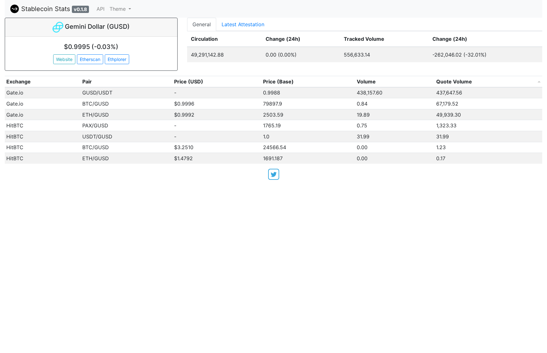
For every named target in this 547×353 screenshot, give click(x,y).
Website (64, 59)
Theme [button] (118, 9)
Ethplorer (117, 59)
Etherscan (90, 59)
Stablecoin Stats (53, 9)
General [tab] (201, 24)
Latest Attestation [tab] (243, 24)
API (100, 9)
